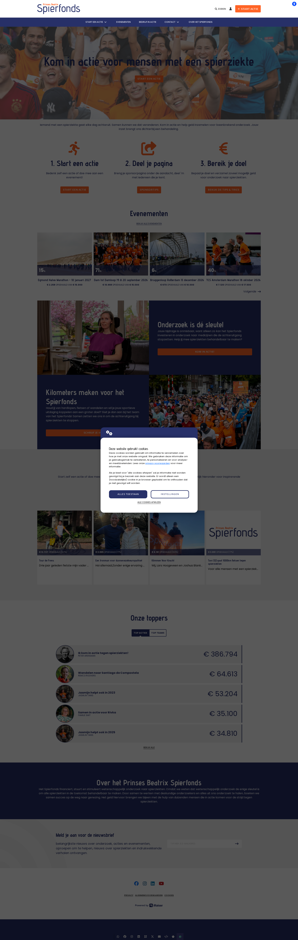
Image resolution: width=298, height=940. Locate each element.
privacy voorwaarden (157, 463)
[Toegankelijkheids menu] (294, 4)
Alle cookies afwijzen (149, 502)
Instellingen (170, 494)
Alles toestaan (128, 494)
